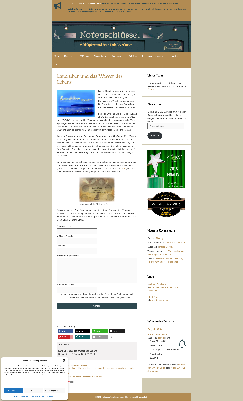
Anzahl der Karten (66, 284)
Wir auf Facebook (157, 284)
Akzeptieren (13, 390)
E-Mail (65, 236)
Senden (96, 306)
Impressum (51, 396)
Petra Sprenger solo (175, 242)
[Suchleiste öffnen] (55, 64)
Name (65, 226)
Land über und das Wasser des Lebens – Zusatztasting (82, 376)
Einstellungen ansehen (54, 390)
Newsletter (175, 56)
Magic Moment (166, 247)
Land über (86, 368)
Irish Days (154, 297)
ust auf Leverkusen (159, 300)
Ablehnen (33, 390)
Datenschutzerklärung (21, 396)
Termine (83, 365)
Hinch (161, 338)
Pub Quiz (133, 56)
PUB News (84, 56)
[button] (64, 360)
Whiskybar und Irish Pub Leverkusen (106, 45)
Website (61, 246)
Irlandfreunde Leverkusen (152, 56)
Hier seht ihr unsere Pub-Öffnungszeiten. (85, 3)
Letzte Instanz (96, 368)
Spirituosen (116, 56)
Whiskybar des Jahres (127, 368)
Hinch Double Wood (157, 334)
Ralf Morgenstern (110, 368)
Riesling (159, 238)
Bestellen (155, 135)
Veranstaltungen (100, 56)
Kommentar (68, 255)
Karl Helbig (76, 368)
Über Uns (68, 56)
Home (56, 56)
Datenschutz (142, 397)
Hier (123, 168)
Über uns (151, 89)
